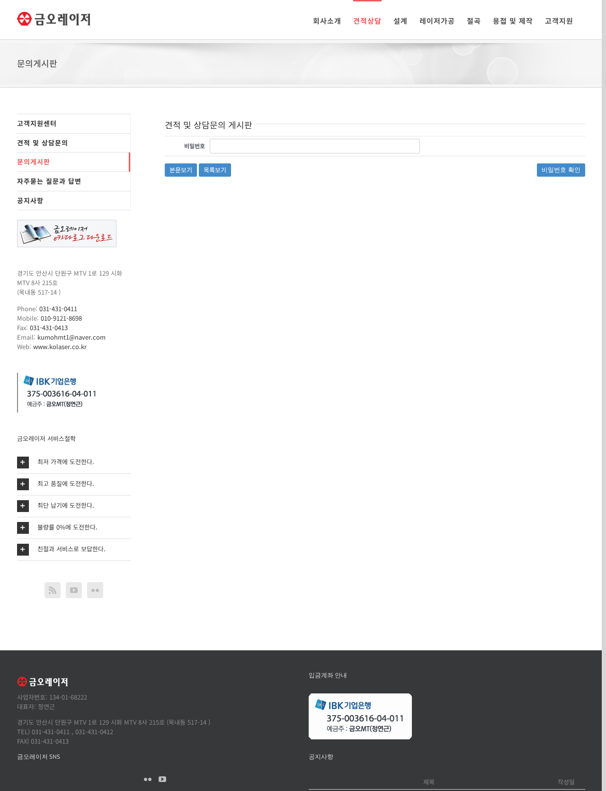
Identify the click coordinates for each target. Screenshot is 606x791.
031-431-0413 (49, 327)
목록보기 (215, 169)
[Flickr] (95, 590)
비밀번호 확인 (561, 169)
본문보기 (180, 169)
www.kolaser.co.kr (60, 346)
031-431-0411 (58, 308)
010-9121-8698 (61, 318)
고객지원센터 (37, 123)
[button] (74, 462)
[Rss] (53, 590)
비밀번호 (194, 146)
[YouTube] (74, 590)
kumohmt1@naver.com (71, 337)
